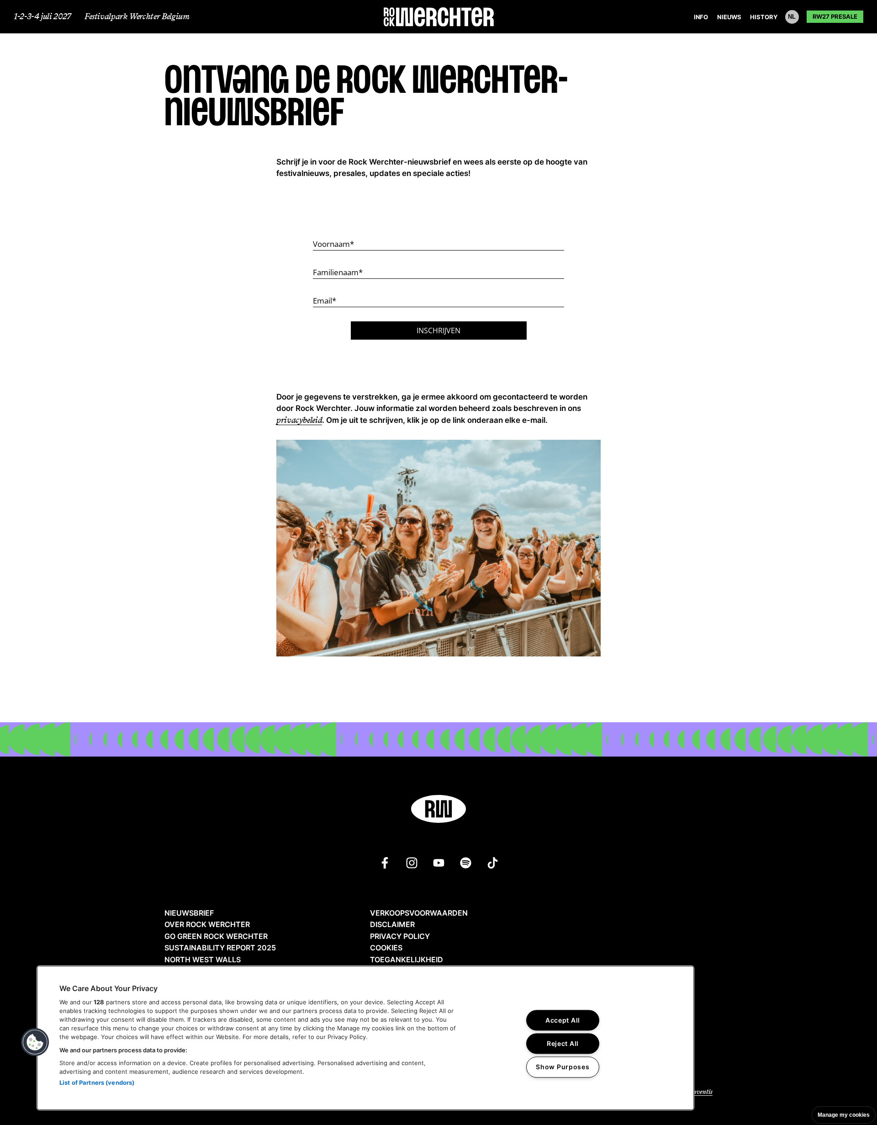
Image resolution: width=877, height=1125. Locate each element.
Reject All (563, 1044)
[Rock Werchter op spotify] (465, 863)
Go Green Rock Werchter (216, 936)
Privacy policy (400, 936)
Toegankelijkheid (406, 959)
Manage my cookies (844, 1115)
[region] (365, 1037)
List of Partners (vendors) (96, 1082)
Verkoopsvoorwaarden (419, 912)
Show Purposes (562, 1067)
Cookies (386, 947)
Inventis (702, 1092)
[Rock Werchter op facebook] (385, 863)
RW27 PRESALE (835, 16)
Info (701, 17)
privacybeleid (299, 420)
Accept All (562, 1020)
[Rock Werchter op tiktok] (492, 863)
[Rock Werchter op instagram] (411, 863)
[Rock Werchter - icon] (438, 809)
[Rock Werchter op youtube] (438, 863)
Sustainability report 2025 (220, 947)
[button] (35, 1042)
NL (792, 16)
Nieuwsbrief (189, 912)
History (763, 17)
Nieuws (729, 17)
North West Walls (202, 959)
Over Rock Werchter (207, 924)
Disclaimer (392, 924)
